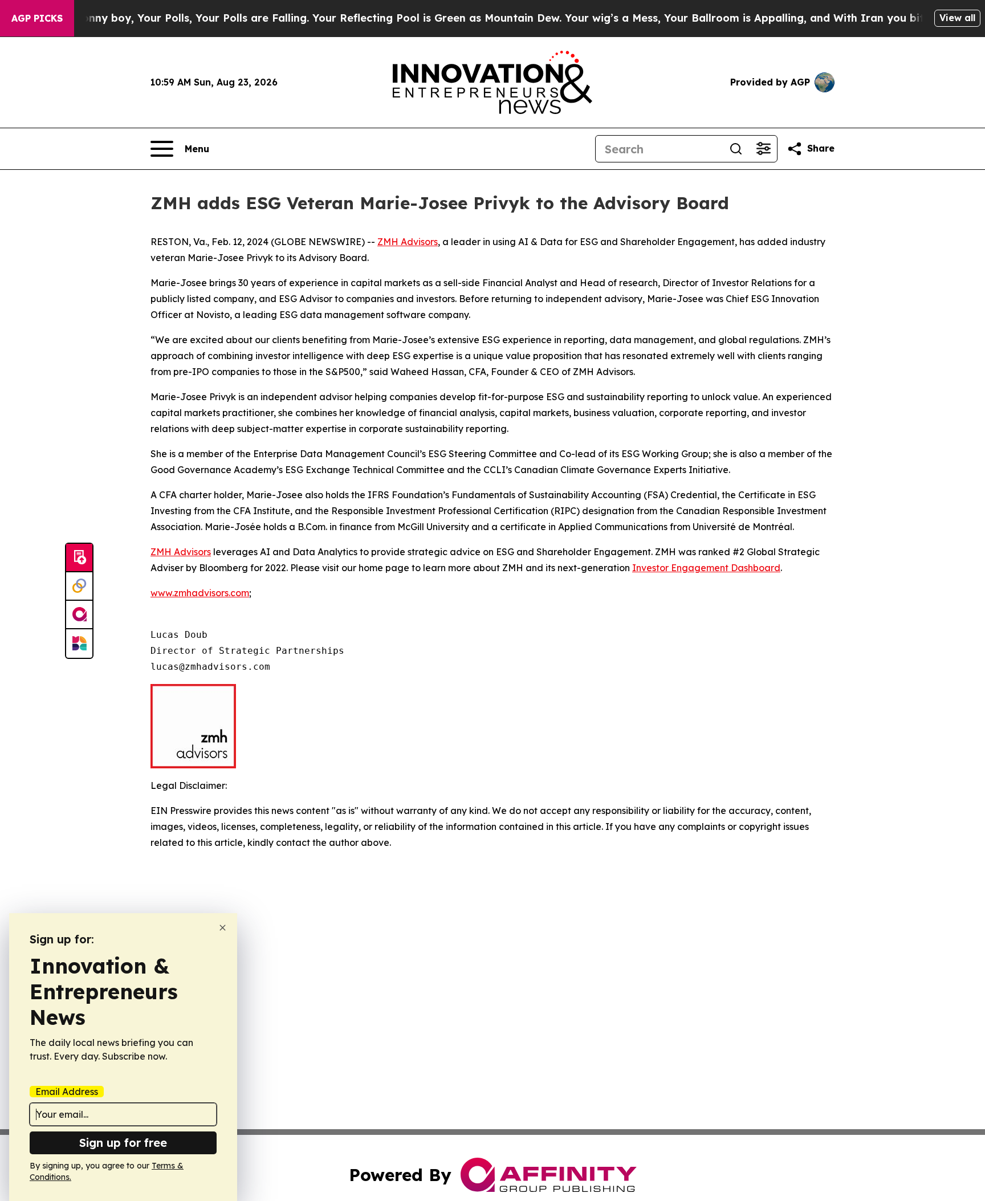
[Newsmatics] (79, 643)
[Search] (736, 149)
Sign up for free (123, 1142)
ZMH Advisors (407, 241)
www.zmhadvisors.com (199, 593)
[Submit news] (79, 558)
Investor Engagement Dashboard (706, 567)
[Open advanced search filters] (763, 149)
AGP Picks (37, 18)
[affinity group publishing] (79, 615)
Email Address (66, 1091)
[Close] (222, 927)
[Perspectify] (79, 586)
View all (957, 17)
